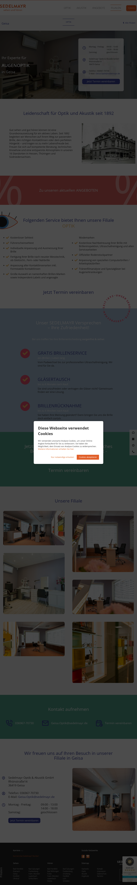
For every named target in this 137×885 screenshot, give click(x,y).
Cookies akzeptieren (88, 457)
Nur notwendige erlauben (62, 457)
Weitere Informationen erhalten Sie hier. (56, 449)
